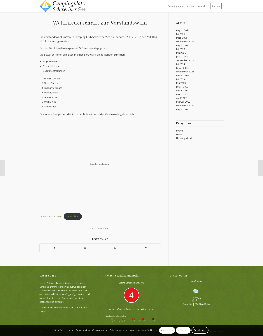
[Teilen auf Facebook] (55, 248)
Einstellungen (200, 330)
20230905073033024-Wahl (50, 216)
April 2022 (181, 98)
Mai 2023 (181, 82)
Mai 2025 (181, 52)
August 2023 (182, 75)
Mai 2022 (181, 94)
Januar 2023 (182, 86)
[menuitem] (175, 6)
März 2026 (182, 37)
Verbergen (183, 330)
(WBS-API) (139, 283)
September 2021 (185, 105)
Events (179, 130)
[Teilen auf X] (85, 248)
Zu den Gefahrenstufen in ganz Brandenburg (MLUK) (131, 309)
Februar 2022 (183, 101)
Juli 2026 (180, 33)
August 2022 (182, 90)
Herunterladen (73, 216)
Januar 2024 (182, 67)
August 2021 (182, 109)
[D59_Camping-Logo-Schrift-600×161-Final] (62, 6)
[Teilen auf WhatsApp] (115, 248)
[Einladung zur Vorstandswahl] (2, 168)
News (179, 134)
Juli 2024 (180, 64)
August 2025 (182, 45)
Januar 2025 (182, 56)
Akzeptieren (167, 330)
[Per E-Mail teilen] (145, 248)
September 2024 (185, 60)
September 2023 (185, 71)
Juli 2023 (180, 79)
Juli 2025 (180, 49)
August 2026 (182, 30)
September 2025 (185, 41)
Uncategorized (184, 138)
